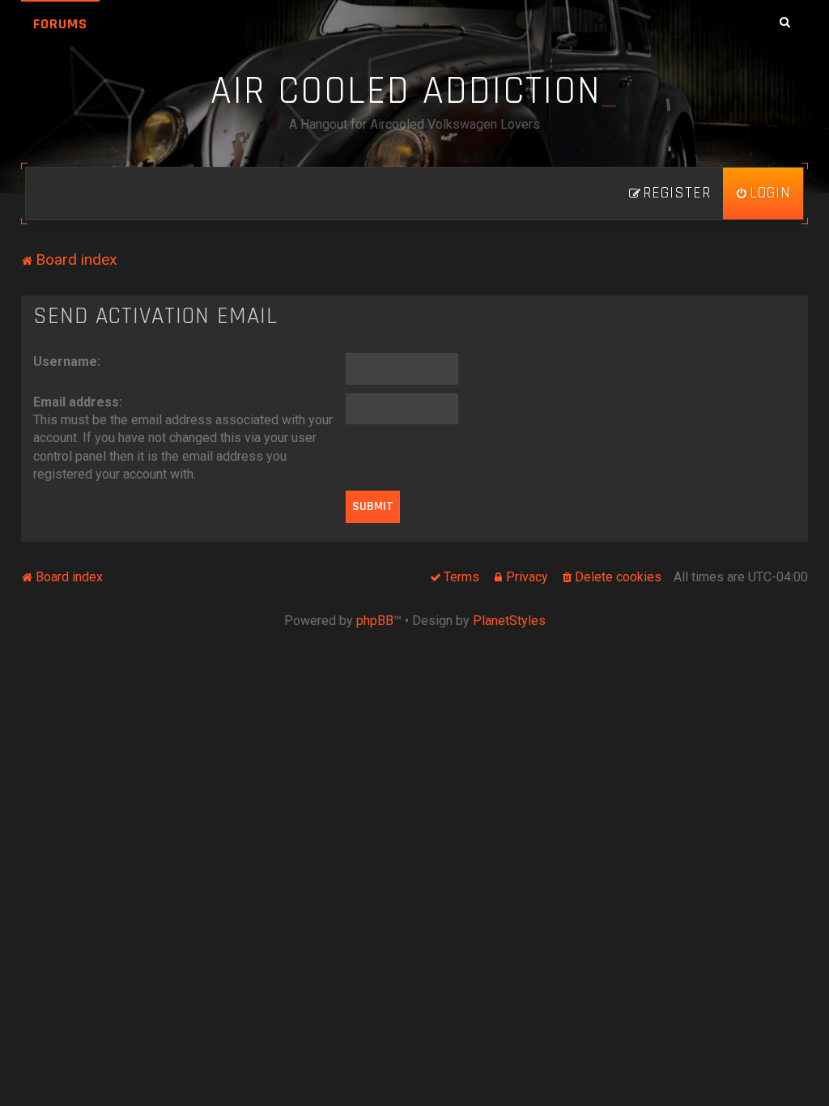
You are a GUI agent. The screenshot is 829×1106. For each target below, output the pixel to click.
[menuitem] (763, 193)
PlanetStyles (509, 620)
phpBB (374, 620)
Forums (60, 24)
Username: (66, 361)
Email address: (77, 402)
